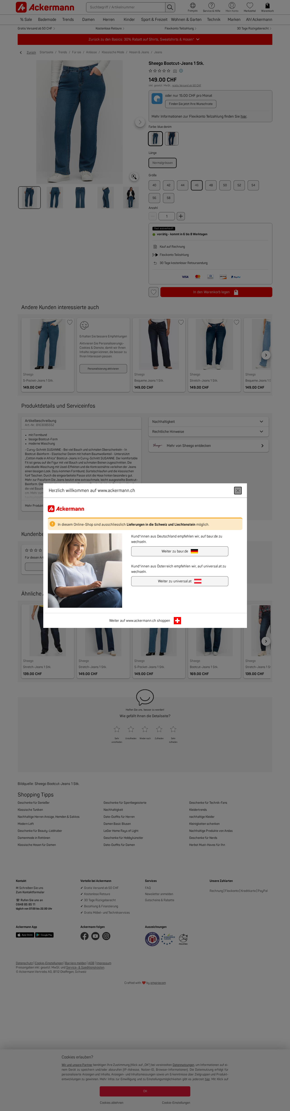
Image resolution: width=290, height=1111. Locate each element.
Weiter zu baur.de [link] (175, 551)
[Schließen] (238, 490)
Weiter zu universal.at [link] (174, 581)
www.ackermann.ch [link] (141, 620)
